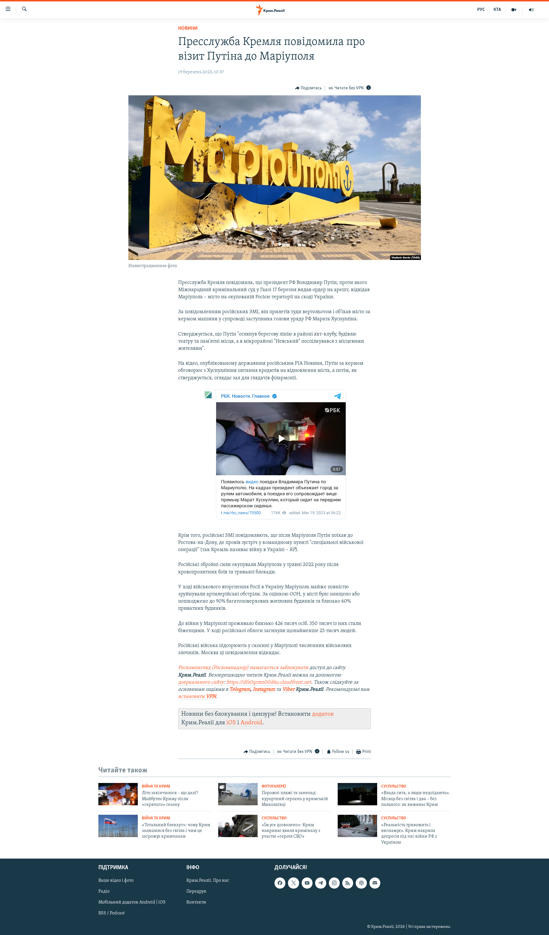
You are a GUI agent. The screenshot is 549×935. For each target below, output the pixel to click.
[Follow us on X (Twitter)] (293, 883)
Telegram (239, 689)
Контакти (196, 902)
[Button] (308, 88)
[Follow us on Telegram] (320, 883)
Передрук (196, 891)
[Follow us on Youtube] (307, 883)
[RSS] (347, 883)
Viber (289, 689)
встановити (197, 696)
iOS (231, 723)
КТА (497, 9)
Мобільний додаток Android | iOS (132, 902)
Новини (188, 28)
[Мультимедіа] (514, 10)
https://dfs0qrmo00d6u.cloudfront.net (268, 682)
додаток (323, 714)
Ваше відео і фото (116, 881)
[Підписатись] (374, 883)
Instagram (264, 689)
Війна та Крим (156, 786)
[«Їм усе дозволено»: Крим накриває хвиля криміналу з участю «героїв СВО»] (238, 826)
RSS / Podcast (111, 913)
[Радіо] (531, 10)
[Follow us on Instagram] (334, 883)
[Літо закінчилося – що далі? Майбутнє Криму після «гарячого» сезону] (118, 794)
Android (251, 723)
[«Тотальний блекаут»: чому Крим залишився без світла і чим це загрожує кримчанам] (118, 826)
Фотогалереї (274, 786)
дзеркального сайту (201, 682)
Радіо (104, 891)
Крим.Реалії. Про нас (207, 881)
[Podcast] (361, 883)
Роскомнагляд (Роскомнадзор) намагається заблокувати (243, 667)
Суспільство (393, 786)
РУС (481, 9)
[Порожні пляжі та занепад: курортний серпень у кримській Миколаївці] (238, 794)
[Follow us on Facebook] (279, 883)
